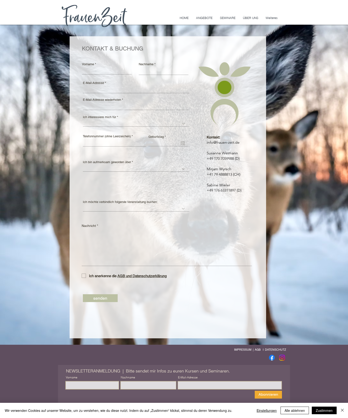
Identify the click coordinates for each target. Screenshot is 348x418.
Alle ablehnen (295, 410)
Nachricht (89, 225)
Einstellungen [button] (267, 410)
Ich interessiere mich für (100, 117)
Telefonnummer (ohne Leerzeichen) (107, 136)
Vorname (88, 64)
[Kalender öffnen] (183, 143)
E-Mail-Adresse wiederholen (102, 99)
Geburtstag (157, 136)
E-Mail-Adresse (93, 82)
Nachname (146, 64)
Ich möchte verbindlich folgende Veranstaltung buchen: (120, 201)
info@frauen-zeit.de (223, 142)
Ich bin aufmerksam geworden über (107, 162)
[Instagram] (282, 358)
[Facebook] (272, 358)
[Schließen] (342, 410)
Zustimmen (324, 410)
